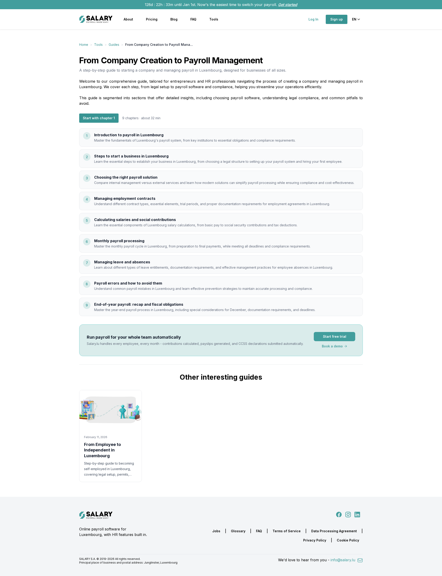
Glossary (238, 531)
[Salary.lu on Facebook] (339, 514)
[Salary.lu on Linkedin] (357, 514)
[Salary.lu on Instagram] (347, 514)
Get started (287, 4)
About (128, 19)
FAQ (193, 19)
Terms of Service (287, 531)
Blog (173, 19)
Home (83, 45)
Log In (313, 19)
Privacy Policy (314, 540)
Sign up (336, 19)
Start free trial (334, 336)
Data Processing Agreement (334, 531)
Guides (114, 45)
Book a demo (332, 346)
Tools (213, 19)
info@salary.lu (343, 560)
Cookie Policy (348, 540)
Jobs (216, 531)
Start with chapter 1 (99, 118)
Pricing (151, 19)
